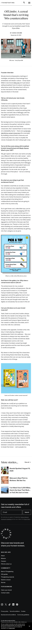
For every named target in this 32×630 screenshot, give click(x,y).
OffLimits (16, 83)
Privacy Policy (27, 519)
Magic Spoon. (24, 148)
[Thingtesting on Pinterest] (17, 604)
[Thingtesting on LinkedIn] (13, 604)
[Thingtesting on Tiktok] (10, 604)
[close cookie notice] (29, 626)
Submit (27, 512)
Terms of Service (25, 517)
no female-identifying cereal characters (16, 132)
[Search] (24, 2)
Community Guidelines (6, 519)
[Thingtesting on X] (6, 604)
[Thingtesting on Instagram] (2, 604)
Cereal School (11, 148)
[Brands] (8, 2)
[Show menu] (29, 2)
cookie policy (12, 628)
